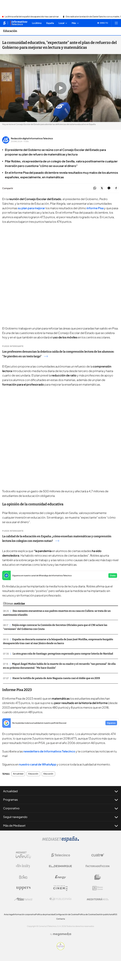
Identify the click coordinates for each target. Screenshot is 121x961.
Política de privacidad (45, 914)
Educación (10, 31)
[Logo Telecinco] (60, 855)
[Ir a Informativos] (18, 23)
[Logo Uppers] (23, 888)
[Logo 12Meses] (97, 888)
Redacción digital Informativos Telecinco (32, 138)
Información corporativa (24, 914)
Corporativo (11, 808)
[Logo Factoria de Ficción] (98, 866)
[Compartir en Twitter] (102, 188)
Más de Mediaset (14, 825)
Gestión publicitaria (104, 914)
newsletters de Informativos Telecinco (49, 751)
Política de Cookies (87, 914)
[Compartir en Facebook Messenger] (109, 188)
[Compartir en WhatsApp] (95, 188)
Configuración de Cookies (66, 914)
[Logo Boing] (23, 877)
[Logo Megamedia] (62, 934)
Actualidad (18, 774)
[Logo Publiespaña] (60, 899)
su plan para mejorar (32, 208)
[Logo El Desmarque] (60, 866)
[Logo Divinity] (23, 866)
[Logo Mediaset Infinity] (23, 855)
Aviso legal (9, 914)
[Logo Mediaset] (60, 841)
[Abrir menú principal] (116, 23)
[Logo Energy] (60, 877)
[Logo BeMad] (97, 877)
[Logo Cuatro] (97, 855)
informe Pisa (95, 208)
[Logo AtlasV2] (23, 899)
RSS (115, 914)
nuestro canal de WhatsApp (37, 764)
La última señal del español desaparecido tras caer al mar (32, 16)
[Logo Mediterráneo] (98, 899)
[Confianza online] (60, 949)
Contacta (60, 919)
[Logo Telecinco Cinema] (60, 888)
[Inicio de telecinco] (4, 23)
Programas (10, 799)
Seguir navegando (15, 817)
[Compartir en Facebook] (116, 188)
